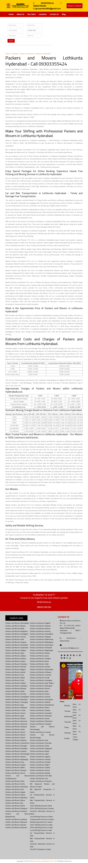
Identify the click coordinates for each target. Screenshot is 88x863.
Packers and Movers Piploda (40, 702)
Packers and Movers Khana (39, 694)
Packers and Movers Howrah (40, 732)
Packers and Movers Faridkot (40, 658)
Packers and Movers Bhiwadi (15, 688)
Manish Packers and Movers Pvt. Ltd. (43, 861)
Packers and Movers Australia (40, 743)
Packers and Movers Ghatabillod (41, 634)
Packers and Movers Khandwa (16, 664)
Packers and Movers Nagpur (15, 669)
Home (11, 14)
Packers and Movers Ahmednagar (17, 754)
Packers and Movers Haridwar (40, 724)
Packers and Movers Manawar (16, 822)
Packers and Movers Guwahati (41, 713)
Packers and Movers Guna (14, 762)
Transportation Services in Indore (42, 819)
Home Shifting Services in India (41, 824)
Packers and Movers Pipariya (40, 626)
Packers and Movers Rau (14, 803)
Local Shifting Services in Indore (41, 816)
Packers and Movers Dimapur (15, 770)
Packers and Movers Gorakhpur (16, 748)
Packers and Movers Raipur (15, 677)
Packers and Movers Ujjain (14, 715)
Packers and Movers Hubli (39, 664)
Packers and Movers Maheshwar (41, 639)
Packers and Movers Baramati (16, 827)
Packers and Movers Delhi (14, 639)
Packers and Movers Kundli (39, 677)
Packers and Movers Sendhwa (16, 819)
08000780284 (44, 607)
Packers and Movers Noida (15, 691)
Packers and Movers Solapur (40, 710)
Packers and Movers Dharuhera (41, 721)
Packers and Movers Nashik (15, 672)
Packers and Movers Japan (39, 754)
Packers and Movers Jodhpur (15, 655)
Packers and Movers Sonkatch (41, 781)
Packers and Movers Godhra (40, 767)
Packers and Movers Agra (14, 705)
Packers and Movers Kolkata (15, 658)
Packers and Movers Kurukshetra (17, 743)
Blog (64, 14)
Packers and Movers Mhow (15, 800)
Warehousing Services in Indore (41, 822)
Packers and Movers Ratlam (15, 718)
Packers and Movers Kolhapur (40, 672)
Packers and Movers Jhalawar (16, 740)
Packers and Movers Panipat (40, 759)
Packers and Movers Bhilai (14, 628)
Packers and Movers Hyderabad (16, 647)
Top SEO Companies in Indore (40, 849)
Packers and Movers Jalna (39, 691)
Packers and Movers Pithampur (16, 786)
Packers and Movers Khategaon (41, 699)
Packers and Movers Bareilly (40, 773)
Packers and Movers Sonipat (40, 762)
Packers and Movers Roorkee (15, 694)
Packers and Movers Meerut (15, 734)
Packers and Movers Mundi (15, 805)
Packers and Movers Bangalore (16, 631)
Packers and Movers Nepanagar (16, 759)
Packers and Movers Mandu (40, 653)
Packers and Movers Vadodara (16, 685)
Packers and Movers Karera (40, 770)
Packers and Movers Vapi (39, 740)
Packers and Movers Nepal (39, 751)
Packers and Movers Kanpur (15, 661)
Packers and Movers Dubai (39, 745)
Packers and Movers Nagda (15, 792)
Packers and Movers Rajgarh (40, 623)
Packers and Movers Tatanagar (16, 702)
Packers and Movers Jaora (39, 655)
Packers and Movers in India (15, 710)
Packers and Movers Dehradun (41, 715)
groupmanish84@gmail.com (70, 648)
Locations (43, 14)
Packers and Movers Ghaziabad (16, 645)
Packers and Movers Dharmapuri (41, 645)
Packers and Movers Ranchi (15, 732)
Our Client (31, 14)
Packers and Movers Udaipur (15, 683)
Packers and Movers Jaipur (14, 653)
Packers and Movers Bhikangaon (41, 642)
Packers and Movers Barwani (15, 824)
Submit (11, 41)
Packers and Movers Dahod (15, 737)
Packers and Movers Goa (39, 778)
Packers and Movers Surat (14, 680)
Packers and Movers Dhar (14, 789)
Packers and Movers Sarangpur (41, 680)
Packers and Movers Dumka (40, 666)
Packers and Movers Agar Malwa (42, 683)
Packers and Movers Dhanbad (16, 726)
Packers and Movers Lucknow (40, 675)
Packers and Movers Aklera (39, 707)
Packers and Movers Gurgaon (16, 642)
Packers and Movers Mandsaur (16, 797)
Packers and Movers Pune (14, 675)
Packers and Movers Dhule (14, 781)
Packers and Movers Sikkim (15, 767)
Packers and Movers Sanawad (16, 811)
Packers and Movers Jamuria (40, 696)
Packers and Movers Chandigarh (16, 634)
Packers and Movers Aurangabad (17, 696)
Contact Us (54, 14)
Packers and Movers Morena (40, 628)
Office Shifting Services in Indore (42, 808)
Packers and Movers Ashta (15, 784)
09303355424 (44, 602)
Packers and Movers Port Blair (41, 775)
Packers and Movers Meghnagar (41, 650)
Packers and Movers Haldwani (16, 707)
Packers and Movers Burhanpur (16, 699)
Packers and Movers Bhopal (15, 626)
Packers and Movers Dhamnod (16, 724)
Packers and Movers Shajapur (40, 636)
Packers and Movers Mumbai (15, 666)
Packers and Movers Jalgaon (40, 756)
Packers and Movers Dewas (15, 713)
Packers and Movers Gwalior (15, 765)
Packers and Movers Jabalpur (15, 650)
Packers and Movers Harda (15, 729)
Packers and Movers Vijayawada (41, 669)
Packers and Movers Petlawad (41, 647)
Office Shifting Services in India (41, 827)
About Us (20, 14)
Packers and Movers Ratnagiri (16, 745)
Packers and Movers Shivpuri (15, 756)
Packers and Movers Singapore (41, 748)
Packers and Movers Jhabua (15, 794)
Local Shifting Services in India (41, 830)
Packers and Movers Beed (39, 661)
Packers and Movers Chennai (15, 636)
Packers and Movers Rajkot (40, 765)
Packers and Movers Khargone (16, 808)
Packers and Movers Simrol (15, 773)
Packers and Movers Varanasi (16, 751)
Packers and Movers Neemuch (16, 721)
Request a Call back (74, 5)
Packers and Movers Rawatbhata (42, 705)
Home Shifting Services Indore (41, 805)
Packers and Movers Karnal (39, 718)
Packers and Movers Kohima (40, 631)
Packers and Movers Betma (40, 688)
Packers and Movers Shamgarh (41, 685)
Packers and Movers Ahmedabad (17, 623)
